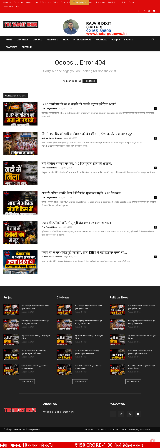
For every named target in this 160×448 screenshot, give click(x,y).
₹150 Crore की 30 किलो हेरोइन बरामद (96, 445)
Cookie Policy (113, 2)
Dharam (37, 39)
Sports (128, 39)
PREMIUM (27, 47)
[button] (153, 39)
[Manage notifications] (152, 441)
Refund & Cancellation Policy (45, 2)
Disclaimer (100, 2)
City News (22, 39)
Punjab (115, 39)
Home (9, 39)
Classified (12, 47)
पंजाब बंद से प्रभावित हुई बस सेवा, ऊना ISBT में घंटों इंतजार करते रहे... (84, 252)
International (82, 39)
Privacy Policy (128, 2)
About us (7, 2)
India (65, 39)
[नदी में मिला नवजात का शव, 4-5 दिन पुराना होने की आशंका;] (20, 173)
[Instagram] (144, 11)
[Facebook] (138, 11)
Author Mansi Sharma (52, 138)
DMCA (27, 2)
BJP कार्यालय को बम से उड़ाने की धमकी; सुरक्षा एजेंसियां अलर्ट (79, 104)
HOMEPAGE (90, 81)
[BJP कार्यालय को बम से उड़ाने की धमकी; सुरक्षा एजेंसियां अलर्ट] (20, 114)
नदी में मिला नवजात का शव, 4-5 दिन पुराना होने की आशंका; (77, 163)
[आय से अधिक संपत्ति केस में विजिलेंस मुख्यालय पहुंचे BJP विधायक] (20, 202)
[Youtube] (154, 11)
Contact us (18, 2)
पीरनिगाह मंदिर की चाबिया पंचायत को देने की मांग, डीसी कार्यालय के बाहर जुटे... (88, 134)
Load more (26, 381)
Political (101, 39)
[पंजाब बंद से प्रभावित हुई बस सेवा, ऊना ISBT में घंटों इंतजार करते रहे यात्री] (20, 262)
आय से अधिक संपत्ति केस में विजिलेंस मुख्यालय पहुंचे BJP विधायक (81, 193)
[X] (149, 11)
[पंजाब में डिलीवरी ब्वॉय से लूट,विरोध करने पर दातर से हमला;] (20, 232)
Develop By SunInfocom (139, 429)
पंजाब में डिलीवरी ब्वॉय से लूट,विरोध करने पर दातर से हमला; (77, 223)
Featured (52, 39)
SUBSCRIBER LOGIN (11, 6)
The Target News (49, 108)
